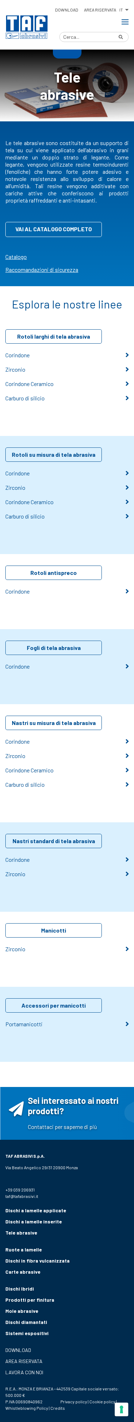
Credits (57, 1408)
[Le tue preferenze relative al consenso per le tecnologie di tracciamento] (121, 1409)
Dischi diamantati (26, 1322)
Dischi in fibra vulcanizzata (37, 1261)
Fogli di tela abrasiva (54, 647)
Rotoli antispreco (53, 572)
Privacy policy (73, 1401)
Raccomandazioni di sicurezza (41, 269)
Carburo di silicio (25, 398)
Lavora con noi (24, 1372)
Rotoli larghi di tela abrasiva (53, 336)
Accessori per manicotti (53, 1005)
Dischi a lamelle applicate (35, 1210)
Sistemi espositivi (27, 1333)
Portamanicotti (24, 1024)
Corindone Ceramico (29, 383)
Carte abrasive (22, 1272)
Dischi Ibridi (19, 1289)
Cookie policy (102, 1401)
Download (66, 9)
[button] (124, 8)
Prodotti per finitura (29, 1300)
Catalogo (16, 256)
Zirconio (15, 369)
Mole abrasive (21, 1311)
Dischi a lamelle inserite (33, 1221)
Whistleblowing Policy (26, 1408)
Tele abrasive (21, 1233)
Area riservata (100, 9)
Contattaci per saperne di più (62, 1126)
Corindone (17, 355)
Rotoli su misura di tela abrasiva (53, 454)
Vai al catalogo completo (53, 229)
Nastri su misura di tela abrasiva (54, 722)
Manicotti (53, 930)
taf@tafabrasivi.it (21, 1196)
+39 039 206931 (20, 1189)
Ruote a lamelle (23, 1249)
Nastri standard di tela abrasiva (54, 840)
